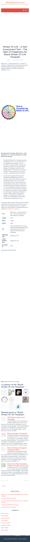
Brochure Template (5, 518)
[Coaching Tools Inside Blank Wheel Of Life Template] (18, 406)
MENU (26, 10)
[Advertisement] (15, 29)
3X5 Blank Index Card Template (16, 418)
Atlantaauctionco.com (15, 2)
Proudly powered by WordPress (11, 539)
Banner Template (5, 513)
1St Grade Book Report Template (8, 498)
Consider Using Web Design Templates (10, 504)
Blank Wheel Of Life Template (12, 209)
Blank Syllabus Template (17, 433)
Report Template (4, 527)
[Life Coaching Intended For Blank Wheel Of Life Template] (11, 406)
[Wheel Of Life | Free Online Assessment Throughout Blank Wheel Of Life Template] (18, 392)
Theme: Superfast (22, 539)
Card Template (4, 520)
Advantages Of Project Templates (8, 507)
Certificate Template (5, 523)
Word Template (4, 530)
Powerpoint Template (5, 525)
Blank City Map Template (17, 464)
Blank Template (4, 515)
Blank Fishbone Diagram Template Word (17, 449)
